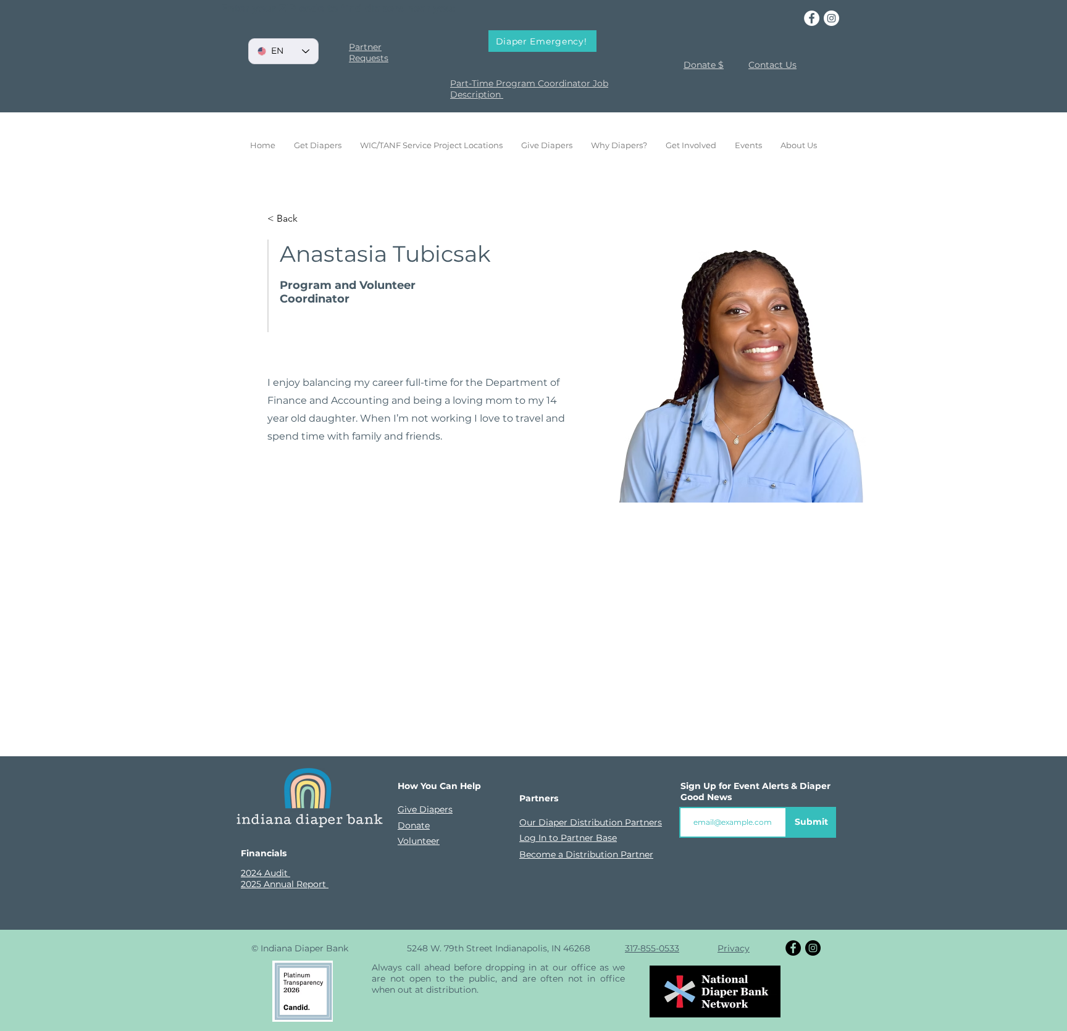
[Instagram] (831, 18)
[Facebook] (811, 18)
